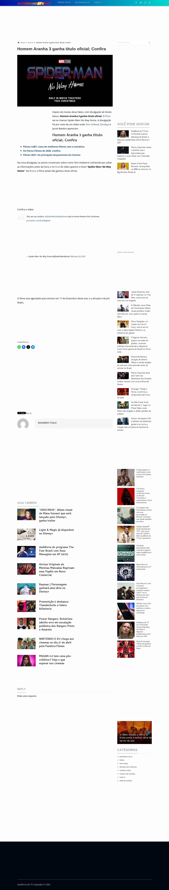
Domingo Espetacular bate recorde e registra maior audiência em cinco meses (143, 550)
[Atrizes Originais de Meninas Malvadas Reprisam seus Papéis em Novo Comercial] (26, 569)
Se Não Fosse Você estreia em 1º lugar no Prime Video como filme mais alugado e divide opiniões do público (134, 408)
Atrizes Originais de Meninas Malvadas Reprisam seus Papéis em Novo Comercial (56, 570)
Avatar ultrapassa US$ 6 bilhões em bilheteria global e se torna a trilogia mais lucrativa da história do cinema (134, 424)
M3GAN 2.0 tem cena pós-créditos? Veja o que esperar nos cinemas (55, 660)
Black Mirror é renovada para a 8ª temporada (143, 567)
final (57, 166)
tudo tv (97, 2)
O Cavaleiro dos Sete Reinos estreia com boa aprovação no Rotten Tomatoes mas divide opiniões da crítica (144, 515)
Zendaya (104, 124)
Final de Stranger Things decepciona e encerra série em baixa (143, 645)
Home (22, 42)
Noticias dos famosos (128, 767)
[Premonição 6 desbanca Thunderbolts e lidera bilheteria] (26, 606)
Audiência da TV (25, 884)
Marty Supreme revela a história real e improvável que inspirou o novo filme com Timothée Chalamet (134, 153)
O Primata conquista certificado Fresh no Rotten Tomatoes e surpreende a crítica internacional (144, 496)
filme (108, 116)
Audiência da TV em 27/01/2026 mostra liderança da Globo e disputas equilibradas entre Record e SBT (133, 137)
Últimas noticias (126, 780)
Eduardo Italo (47, 423)
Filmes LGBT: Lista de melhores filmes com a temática (53, 146)
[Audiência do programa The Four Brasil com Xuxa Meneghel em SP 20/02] (26, 551)
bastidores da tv (82, 2)
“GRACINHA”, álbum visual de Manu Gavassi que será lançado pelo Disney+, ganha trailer (55, 515)
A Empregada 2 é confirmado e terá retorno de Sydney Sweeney (143, 473)
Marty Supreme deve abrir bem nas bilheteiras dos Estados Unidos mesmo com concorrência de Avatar (134, 379)
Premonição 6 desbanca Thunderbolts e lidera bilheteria (53, 605)
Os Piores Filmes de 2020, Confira (41, 150)
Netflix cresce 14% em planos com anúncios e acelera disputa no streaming (143, 608)
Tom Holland (92, 124)
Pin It (28, 413)
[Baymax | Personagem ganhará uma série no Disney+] (26, 589)
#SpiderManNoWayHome (56, 216)
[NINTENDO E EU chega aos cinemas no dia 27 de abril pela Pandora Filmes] (26, 643)
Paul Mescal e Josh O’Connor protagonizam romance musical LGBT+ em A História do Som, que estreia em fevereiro (143, 592)
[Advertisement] (84, 23)
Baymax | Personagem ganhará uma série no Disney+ (53, 588)
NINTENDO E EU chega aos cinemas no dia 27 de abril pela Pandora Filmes (56, 643)
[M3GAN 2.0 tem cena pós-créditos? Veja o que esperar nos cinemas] (26, 660)
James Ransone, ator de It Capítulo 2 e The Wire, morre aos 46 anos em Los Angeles (134, 296)
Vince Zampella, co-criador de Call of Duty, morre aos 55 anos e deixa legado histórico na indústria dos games (132, 327)
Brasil (33, 170)
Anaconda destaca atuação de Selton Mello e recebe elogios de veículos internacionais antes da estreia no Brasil (134, 363)
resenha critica (64, 2)
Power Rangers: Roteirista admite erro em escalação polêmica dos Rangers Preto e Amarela (56, 624)
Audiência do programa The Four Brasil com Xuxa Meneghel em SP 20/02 (56, 551)
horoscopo (124, 763)
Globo (122, 760)
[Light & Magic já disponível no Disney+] (26, 534)
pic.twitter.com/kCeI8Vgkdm (38, 220)
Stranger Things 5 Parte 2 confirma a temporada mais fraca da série (133, 393)
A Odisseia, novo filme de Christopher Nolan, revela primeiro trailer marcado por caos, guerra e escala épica (134, 311)
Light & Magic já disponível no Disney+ (56, 532)
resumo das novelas (127, 774)
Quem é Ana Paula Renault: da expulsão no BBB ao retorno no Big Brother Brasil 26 (134, 168)
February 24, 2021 (78, 256)
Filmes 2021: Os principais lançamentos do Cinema (51, 154)
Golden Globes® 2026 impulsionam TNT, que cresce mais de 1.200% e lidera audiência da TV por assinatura (143, 533)
